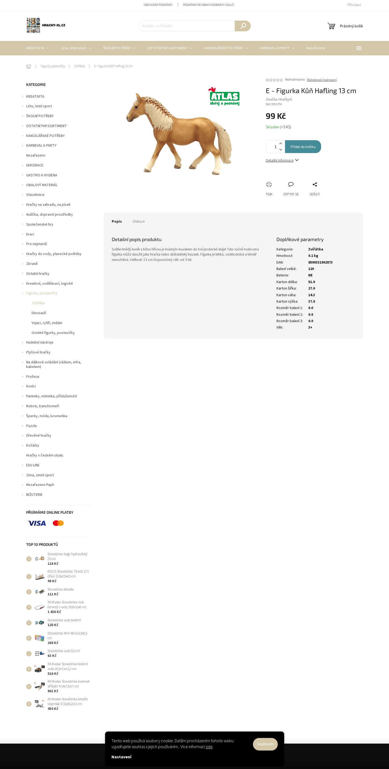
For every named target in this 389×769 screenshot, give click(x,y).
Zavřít (298, 178)
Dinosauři (39, 313)
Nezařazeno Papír (40, 485)
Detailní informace (280, 160)
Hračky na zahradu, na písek (48, 204)
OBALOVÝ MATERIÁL (41, 185)
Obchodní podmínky (158, 5)
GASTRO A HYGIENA (41, 175)
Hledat (243, 26)
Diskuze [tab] (139, 221)
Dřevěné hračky (38, 435)
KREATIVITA (35, 96)
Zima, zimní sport (40, 475)
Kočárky (32, 445)
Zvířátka (38, 303)
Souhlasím (265, 744)
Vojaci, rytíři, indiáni (47, 323)
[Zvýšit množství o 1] (280, 143)
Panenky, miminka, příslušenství (51, 396)
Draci (30, 234)
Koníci (31, 386)
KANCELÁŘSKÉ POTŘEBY (45, 136)
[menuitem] (37, 48)
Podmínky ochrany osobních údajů (208, 5)
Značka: (279, 99)
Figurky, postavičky (41, 293)
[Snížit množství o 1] (280, 150)
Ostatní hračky (37, 273)
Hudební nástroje (39, 342)
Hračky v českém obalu (44, 455)
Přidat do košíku (303, 146)
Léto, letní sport (39, 106)
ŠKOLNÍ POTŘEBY (40, 116)
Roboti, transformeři (42, 406)
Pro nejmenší (36, 244)
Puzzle (31, 426)
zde (209, 747)
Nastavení (121, 757)
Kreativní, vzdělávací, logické (49, 283)
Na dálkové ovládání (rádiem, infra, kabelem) (53, 365)
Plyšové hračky (38, 352)
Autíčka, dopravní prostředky (49, 214)
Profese (32, 376)
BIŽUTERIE (34, 494)
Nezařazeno (35, 155)
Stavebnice (35, 194)
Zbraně (32, 264)
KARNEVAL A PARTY (41, 145)
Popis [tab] (117, 221)
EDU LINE (33, 465)
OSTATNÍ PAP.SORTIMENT (46, 126)
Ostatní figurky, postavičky (53, 333)
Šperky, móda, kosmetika (46, 416)
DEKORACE (34, 165)
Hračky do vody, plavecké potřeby (54, 254)
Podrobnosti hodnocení (322, 80)
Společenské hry (39, 224)
